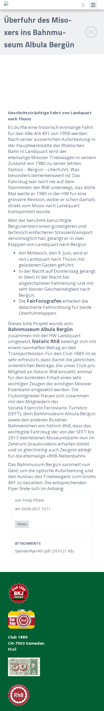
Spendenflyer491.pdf (32, 551)
